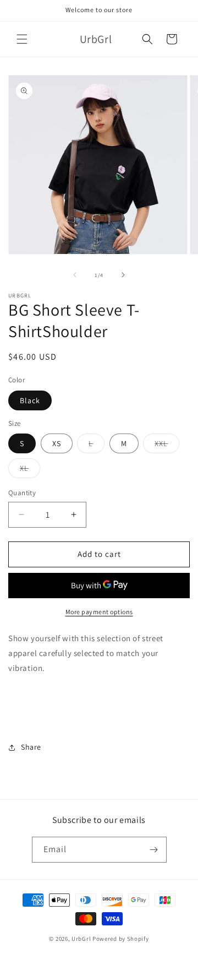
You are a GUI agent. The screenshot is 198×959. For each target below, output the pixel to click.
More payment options (99, 612)
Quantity (22, 492)
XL (30, 470)
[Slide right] (123, 275)
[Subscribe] (154, 850)
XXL (167, 445)
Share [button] (31, 747)
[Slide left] (75, 275)
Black (30, 400)
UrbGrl (81, 938)
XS (56, 443)
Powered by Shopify (120, 938)
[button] (22, 39)
